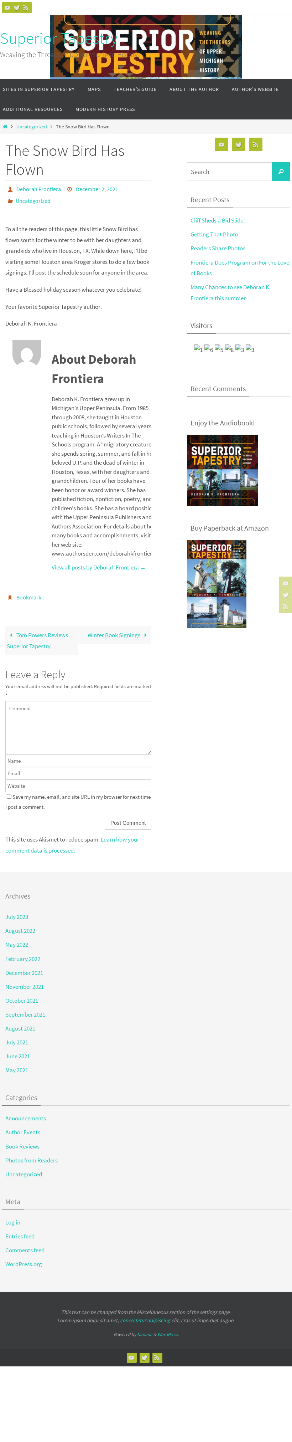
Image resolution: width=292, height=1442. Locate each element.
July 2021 (16, 1036)
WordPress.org (23, 1258)
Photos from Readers (31, 1154)
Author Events (22, 1126)
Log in (12, 1216)
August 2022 (20, 925)
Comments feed (25, 1244)
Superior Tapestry (59, 38)
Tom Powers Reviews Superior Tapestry (37, 634)
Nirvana (144, 1328)
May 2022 (16, 939)
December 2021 (24, 967)
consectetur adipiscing (145, 1314)
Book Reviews (22, 1140)
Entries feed (20, 1230)
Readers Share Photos (218, 248)
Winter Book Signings (114, 629)
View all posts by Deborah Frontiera (99, 563)
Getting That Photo (214, 234)
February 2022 (22, 953)
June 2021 (17, 1050)
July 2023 (16, 911)
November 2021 (24, 981)
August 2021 (20, 1022)
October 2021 (21, 994)
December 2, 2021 (97, 188)
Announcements (25, 1112)
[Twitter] (16, 7)
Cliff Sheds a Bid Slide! (218, 220)
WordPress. (168, 1328)
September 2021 (25, 1008)
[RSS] (26, 7)
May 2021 (16, 1064)
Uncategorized (31, 127)
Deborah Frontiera (38, 188)
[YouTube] (7, 7)
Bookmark (28, 592)
